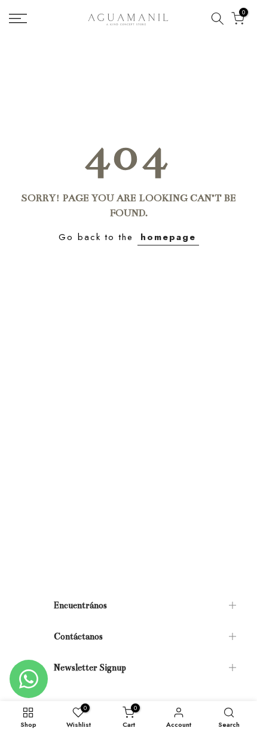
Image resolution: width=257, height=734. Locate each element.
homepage (168, 237)
